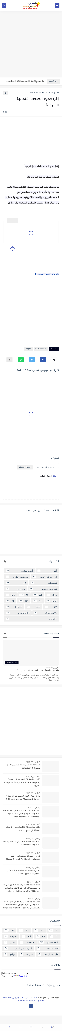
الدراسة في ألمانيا (45, 576)
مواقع (52, 594)
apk (11, 594)
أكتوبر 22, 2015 (32, 762)
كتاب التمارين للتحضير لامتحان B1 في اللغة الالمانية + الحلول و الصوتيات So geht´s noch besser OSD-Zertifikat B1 (21, 814)
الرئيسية (52, 93)
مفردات (16, 588)
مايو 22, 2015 (32, 807)
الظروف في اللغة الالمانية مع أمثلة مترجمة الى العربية (23, 82)
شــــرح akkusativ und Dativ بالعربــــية (38, 670)
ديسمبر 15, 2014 (31, 776)
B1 (38, 600)
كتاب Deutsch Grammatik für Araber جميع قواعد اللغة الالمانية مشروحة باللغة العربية (22, 783)
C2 (51, 606)
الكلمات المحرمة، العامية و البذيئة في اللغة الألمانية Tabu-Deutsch (21, 843)
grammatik (18, 612)
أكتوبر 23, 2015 (32, 793)
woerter (32, 618)
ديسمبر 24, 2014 (31, 824)
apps (52, 600)
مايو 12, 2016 (32, 898)
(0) (4, 112)
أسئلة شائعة (35, 93)
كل (16, 582)
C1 (10, 600)
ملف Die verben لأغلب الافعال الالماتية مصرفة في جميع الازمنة (23, 829)
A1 (38, 594)
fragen (28, 349)
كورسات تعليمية (43, 588)
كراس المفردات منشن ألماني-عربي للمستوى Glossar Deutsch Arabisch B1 (23, 857)
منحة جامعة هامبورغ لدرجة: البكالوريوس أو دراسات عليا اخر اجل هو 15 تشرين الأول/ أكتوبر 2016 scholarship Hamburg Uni (21, 888)
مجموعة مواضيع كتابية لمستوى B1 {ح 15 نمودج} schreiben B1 (22, 766)
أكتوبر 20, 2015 (32, 853)
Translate (23, 976)
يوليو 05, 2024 (51, 667)
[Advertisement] (31, 44)
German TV (46, 612)
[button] (43, 359)
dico (33, 606)
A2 (24, 594)
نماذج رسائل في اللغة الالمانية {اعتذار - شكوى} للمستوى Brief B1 (23, 872)
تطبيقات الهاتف (17, 576)
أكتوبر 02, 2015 (32, 838)
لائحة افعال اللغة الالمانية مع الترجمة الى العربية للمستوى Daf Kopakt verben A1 (22, 797)
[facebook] (31, 1006)
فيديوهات (44, 582)
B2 (24, 600)
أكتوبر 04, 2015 (32, 867)
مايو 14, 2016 (32, 882)
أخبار (48, 570)
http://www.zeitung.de (47, 274)
